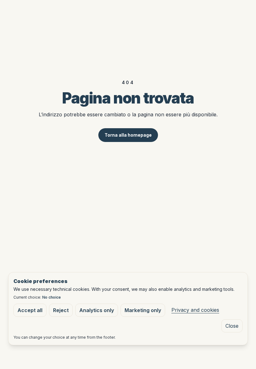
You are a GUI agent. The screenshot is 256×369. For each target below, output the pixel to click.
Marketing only (143, 310)
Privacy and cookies (195, 310)
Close (232, 326)
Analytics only (96, 310)
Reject (61, 310)
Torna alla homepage (128, 135)
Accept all (29, 310)
